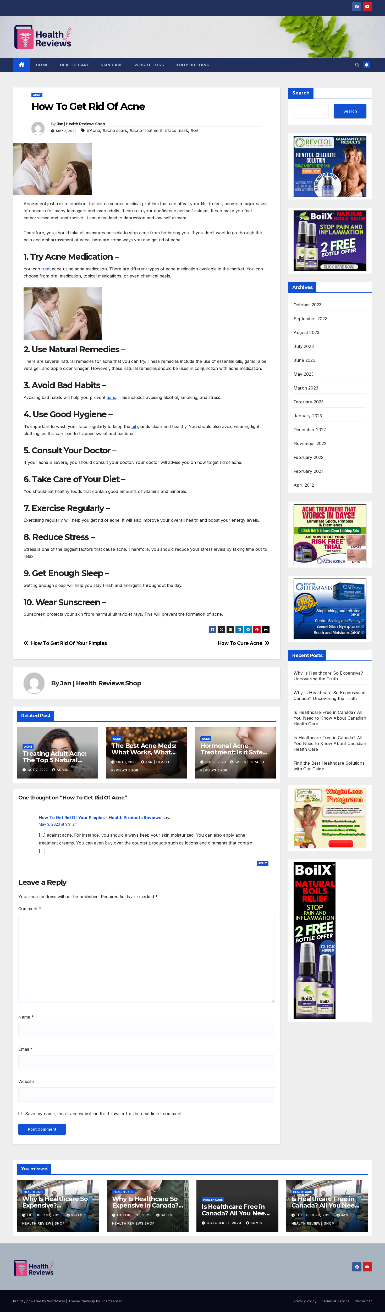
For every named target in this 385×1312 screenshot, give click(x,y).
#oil (194, 130)
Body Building (192, 65)
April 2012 (304, 485)
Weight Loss (149, 65)
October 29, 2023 (314, 1215)
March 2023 (306, 388)
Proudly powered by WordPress (39, 1301)
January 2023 (308, 416)
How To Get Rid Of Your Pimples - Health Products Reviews (100, 817)
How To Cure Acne (240, 643)
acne (111, 397)
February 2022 (309, 457)
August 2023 (306, 332)
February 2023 (309, 402)
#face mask (176, 130)
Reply (262, 863)
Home (42, 65)
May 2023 (304, 374)
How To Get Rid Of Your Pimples (69, 643)
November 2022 (310, 443)
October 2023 (307, 305)
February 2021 (308, 471)
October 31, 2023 (45, 1215)
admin (63, 770)
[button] (357, 65)
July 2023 (304, 346)
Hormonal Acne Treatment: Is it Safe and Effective (231, 752)
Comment (29, 908)
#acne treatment (146, 130)
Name (26, 1017)
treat (46, 268)
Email (25, 1049)
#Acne (93, 130)
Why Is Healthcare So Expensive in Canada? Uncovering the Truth (145, 1205)
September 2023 (310, 318)
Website (26, 1081)
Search (301, 93)
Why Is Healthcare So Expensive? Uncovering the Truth (55, 1205)
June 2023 (304, 360)
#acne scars (115, 130)
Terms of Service (336, 1301)
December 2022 (310, 429)
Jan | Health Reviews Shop (81, 123)
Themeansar (111, 1301)
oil (133, 426)
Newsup (88, 1301)
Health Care (74, 65)
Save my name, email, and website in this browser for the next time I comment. (104, 1113)
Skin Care (112, 65)
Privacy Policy (305, 1301)
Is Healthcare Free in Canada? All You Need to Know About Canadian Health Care (330, 718)
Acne (37, 95)
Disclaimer (363, 1301)
